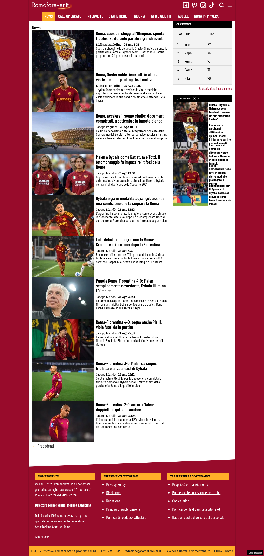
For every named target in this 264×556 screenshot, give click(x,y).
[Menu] (230, 5)
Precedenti (43, 445)
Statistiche (118, 16)
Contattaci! (42, 536)
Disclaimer (113, 492)
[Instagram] (203, 5)
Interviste (95, 16)
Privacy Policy (116, 484)
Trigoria (138, 16)
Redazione (113, 500)
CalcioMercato (69, 16)
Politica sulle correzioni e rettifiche (196, 492)
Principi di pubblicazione (123, 509)
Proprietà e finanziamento (190, 484)
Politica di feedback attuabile (126, 517)
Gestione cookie (255, 552)
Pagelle (182, 16)
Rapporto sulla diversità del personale (198, 517)
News (48, 16)
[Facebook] (186, 5)
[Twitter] (194, 5)
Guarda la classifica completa (215, 88)
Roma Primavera (206, 16)
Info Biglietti (160, 16)
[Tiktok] (212, 5)
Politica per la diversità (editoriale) (196, 509)
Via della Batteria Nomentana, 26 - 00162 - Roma (199, 550)
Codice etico (180, 500)
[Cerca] (222, 5)
